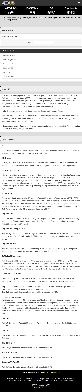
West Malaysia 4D (9, 55)
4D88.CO (46, 379)
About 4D (6, 72)
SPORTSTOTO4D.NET (34, 380)
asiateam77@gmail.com (50, 373)
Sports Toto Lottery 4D (14, 18)
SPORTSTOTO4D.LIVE (51, 380)
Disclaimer (35, 384)
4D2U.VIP (18, 379)
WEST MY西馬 (11, 10)
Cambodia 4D (8, 68)
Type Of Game (8, 76)
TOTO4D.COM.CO (68, 379)
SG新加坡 (51, 10)
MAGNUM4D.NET (67, 380)
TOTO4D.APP (55, 379)
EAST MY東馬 (32, 10)
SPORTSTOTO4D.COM (17, 380)
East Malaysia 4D (9, 60)
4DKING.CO (38, 379)
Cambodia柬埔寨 (71, 10)
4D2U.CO (10, 379)
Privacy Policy (45, 384)
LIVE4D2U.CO (27, 379)
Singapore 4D (8, 64)
